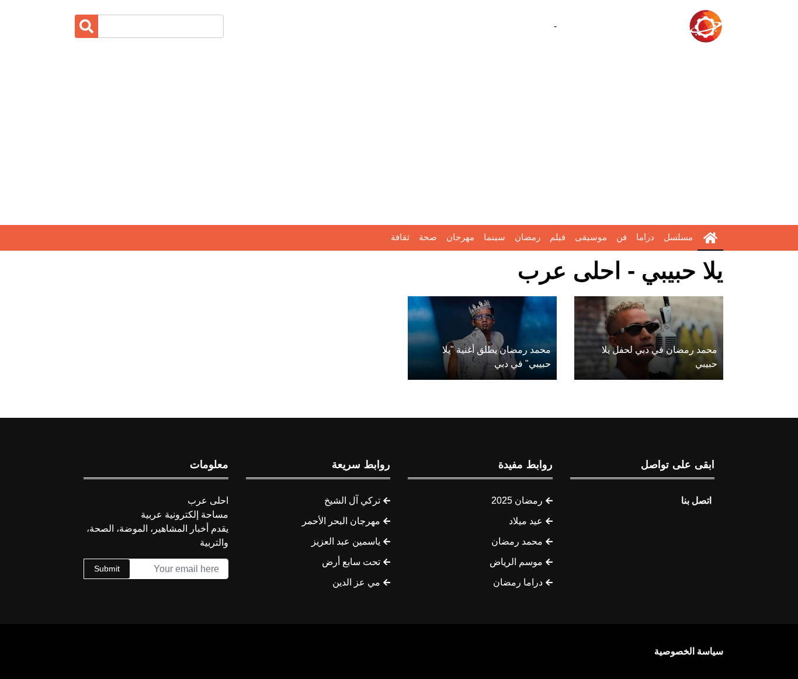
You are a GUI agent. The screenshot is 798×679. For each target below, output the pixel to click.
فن (621, 237)
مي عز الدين (356, 582)
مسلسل (678, 237)
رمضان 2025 (517, 500)
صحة (428, 237)
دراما (645, 237)
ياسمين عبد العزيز (345, 541)
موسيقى (591, 237)
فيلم (557, 237)
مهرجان (460, 237)
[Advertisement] (399, 134)
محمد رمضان (517, 541)
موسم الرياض (516, 562)
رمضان (527, 237)
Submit (107, 568)
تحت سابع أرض (351, 562)
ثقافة (400, 237)
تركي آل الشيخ (352, 500)
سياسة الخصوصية (688, 651)
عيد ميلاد (526, 521)
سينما (494, 237)
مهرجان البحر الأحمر (341, 521)
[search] (86, 26)
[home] (710, 238)
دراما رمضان (518, 582)
